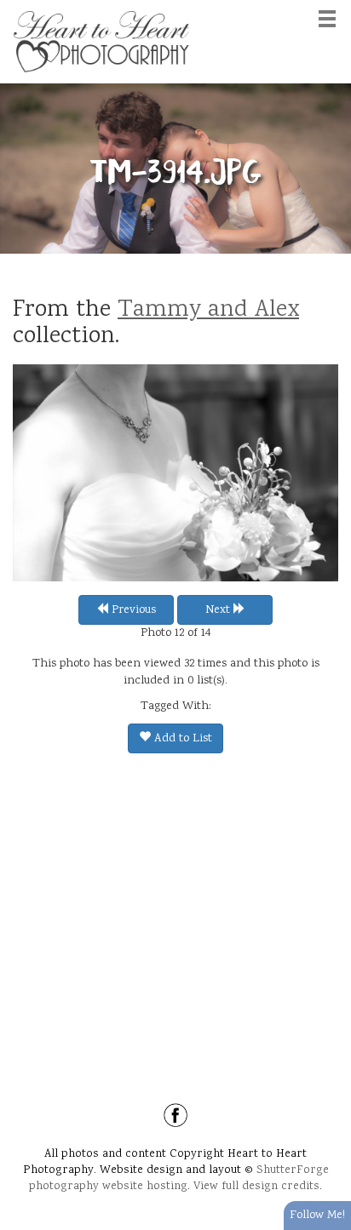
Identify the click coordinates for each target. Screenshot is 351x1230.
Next (219, 610)
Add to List (181, 738)
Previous (132, 610)
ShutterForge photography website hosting (179, 1178)
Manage (328, 8)
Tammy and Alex (208, 311)
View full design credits (256, 1186)
